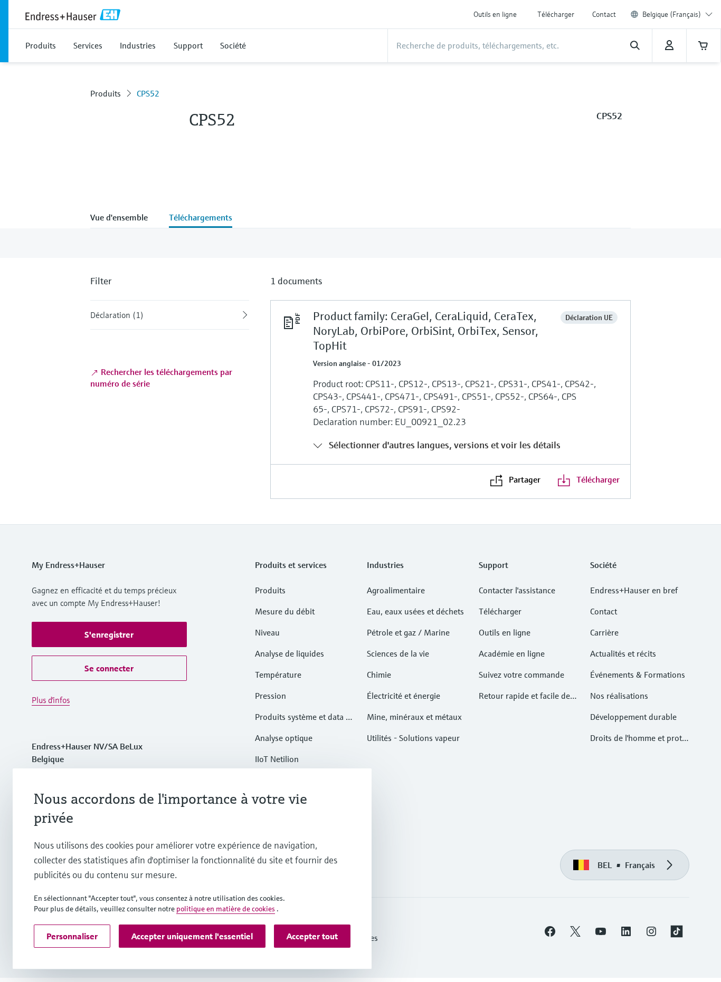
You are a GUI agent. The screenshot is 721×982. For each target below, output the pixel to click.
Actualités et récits (623, 653)
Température (278, 674)
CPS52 (148, 93)
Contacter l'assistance (517, 590)
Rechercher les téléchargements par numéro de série (161, 378)
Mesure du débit (285, 611)
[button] (109, 634)
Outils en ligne (495, 14)
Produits (105, 93)
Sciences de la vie (398, 653)
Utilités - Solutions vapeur (413, 738)
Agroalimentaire (396, 590)
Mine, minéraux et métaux (414, 716)
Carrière (604, 632)
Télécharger (555, 14)
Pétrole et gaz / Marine (408, 632)
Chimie (379, 674)
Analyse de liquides (289, 653)
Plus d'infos (51, 700)
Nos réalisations (619, 695)
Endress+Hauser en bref (634, 590)
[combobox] (677, 14)
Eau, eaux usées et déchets (415, 611)
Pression (270, 695)
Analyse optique (283, 738)
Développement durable (633, 716)
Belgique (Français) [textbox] (671, 14)
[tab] (124, 218)
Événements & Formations (637, 674)
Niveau (267, 632)
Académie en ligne (512, 653)
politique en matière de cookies (225, 908)
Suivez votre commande (521, 674)
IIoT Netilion (277, 759)
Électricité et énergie (403, 695)
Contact (604, 14)
